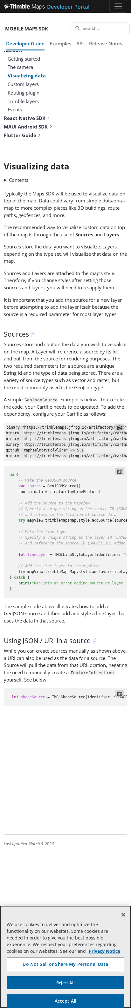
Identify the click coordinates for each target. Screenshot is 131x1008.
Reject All (65, 982)
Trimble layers (23, 101)
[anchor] (34, 334)
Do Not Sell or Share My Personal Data (65, 964)
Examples (60, 43)
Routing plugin (23, 92)
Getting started (24, 59)
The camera (20, 67)
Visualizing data (27, 75)
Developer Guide (25, 43)
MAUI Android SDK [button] (26, 126)
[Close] (123, 915)
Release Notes (105, 43)
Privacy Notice (104, 951)
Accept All (65, 1001)
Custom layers (23, 84)
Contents (18, 180)
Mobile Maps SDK (26, 28)
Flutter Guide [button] (20, 135)
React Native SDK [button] (24, 118)
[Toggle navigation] (118, 6)
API (80, 43)
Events (15, 109)
